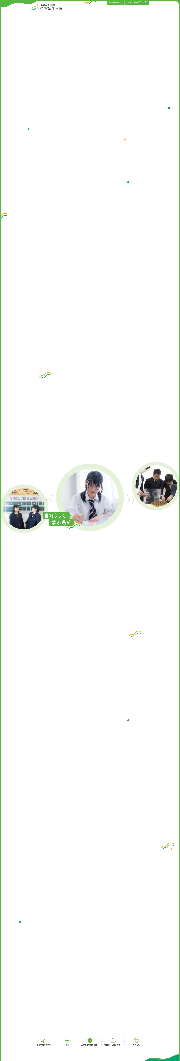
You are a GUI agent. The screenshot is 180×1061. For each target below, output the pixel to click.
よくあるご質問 (132, 2)
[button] (50, 499)
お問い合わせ (114, 2)
